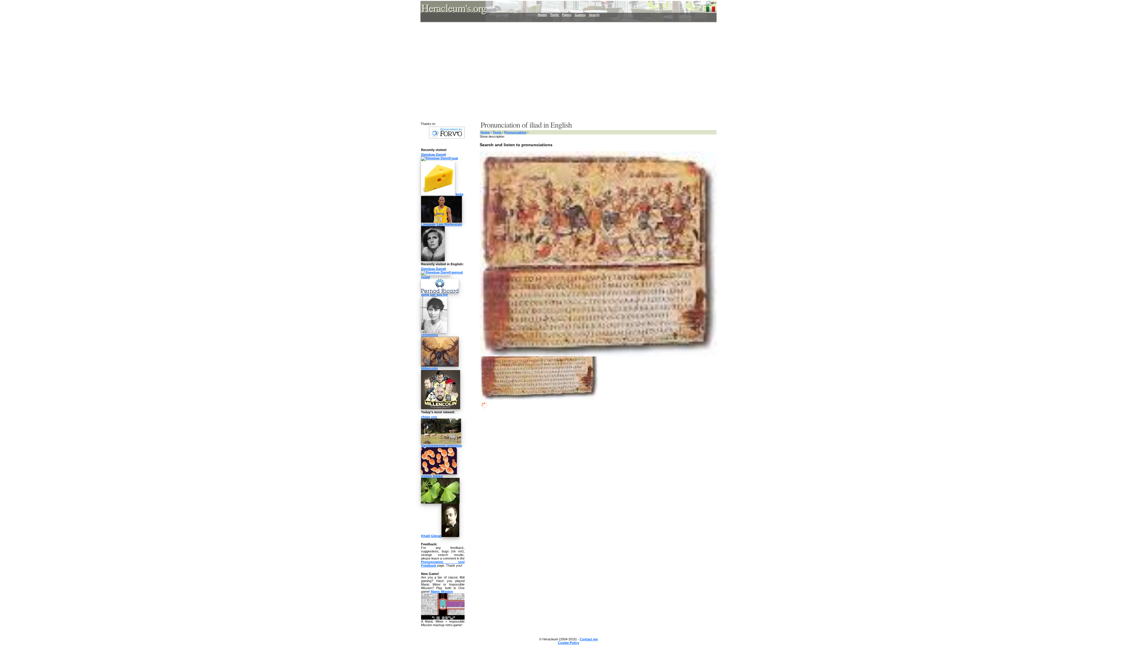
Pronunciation (515, 132)
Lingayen (428, 224)
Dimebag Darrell (433, 154)
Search (594, 15)
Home (542, 15)
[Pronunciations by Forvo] (447, 137)
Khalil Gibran (431, 536)
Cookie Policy (568, 643)
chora (425, 417)
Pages (566, 15)
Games (580, 15)
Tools (555, 15)
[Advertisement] (564, 71)
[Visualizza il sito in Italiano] (710, 8)
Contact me (589, 639)
